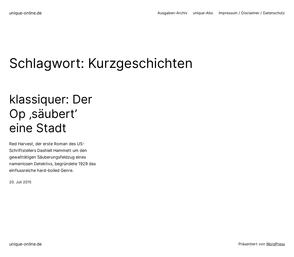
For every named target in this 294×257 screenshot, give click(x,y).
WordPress (275, 244)
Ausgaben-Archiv (172, 13)
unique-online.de (25, 13)
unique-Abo (203, 13)
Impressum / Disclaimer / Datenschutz (252, 13)
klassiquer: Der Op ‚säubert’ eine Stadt (50, 113)
